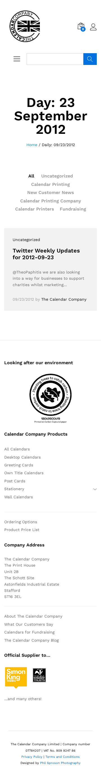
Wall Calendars (18, 497)
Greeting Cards (18, 465)
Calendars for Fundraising (29, 632)
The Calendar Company (63, 299)
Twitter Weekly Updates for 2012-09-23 (46, 254)
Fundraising (73, 209)
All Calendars (17, 449)
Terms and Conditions (62, 757)
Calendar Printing (50, 184)
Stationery (14, 489)
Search (90, 59)
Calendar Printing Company (50, 201)
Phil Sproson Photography (60, 763)
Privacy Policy (31, 757)
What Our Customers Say (28, 624)
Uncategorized (57, 176)
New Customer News (50, 192)
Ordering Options (20, 522)
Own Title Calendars (23, 473)
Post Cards (14, 481)
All (31, 176)
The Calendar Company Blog (31, 640)
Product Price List (21, 529)
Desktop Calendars (22, 457)
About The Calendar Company (33, 616)
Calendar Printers (34, 209)
